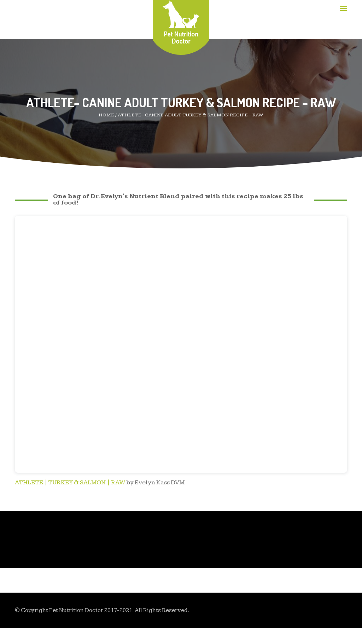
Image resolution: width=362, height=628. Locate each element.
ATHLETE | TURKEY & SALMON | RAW (70, 482)
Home (106, 115)
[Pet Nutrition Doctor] (181, 21)
